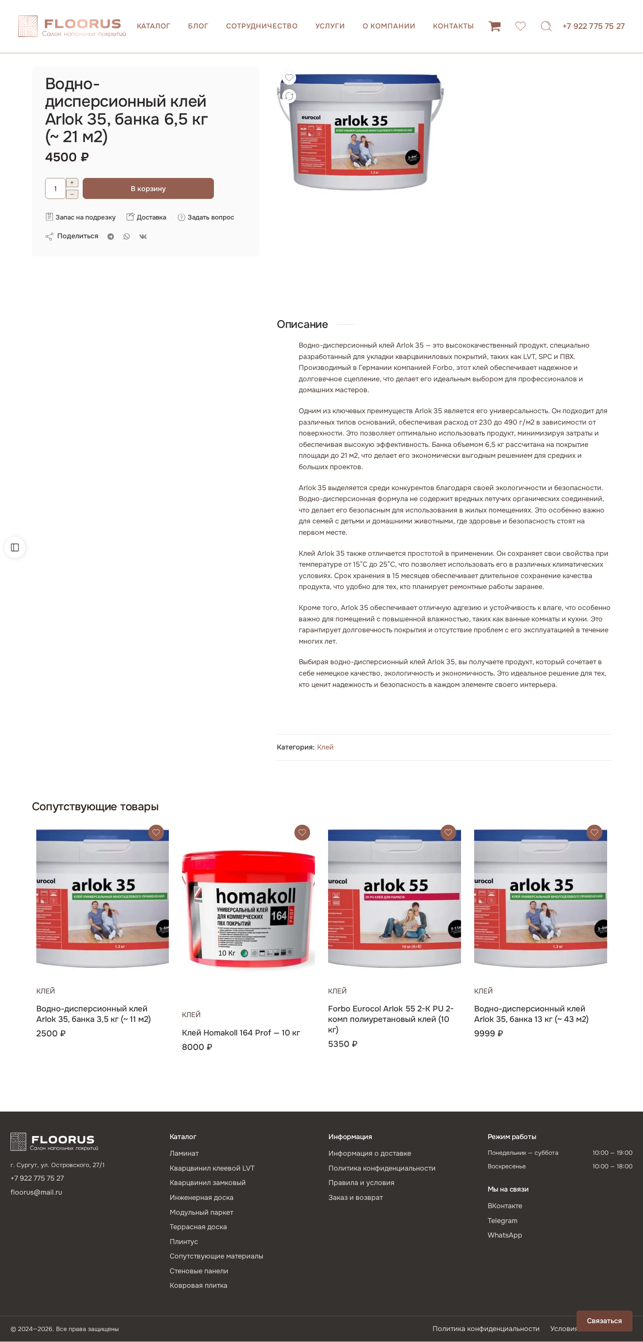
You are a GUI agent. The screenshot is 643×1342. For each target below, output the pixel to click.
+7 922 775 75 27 (594, 26)
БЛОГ (198, 26)
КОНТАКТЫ (453, 26)
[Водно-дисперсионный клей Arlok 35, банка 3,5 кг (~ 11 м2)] (102, 897)
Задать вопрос (210, 217)
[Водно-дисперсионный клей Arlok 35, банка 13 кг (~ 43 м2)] (540, 897)
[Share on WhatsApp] (126, 236)
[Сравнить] (289, 96)
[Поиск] (546, 26)
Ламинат (184, 1153)
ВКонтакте (505, 1205)
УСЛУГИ (330, 26)
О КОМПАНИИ (389, 26)
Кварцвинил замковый (208, 1182)
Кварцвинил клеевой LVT (212, 1168)
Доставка (150, 217)
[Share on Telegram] (110, 236)
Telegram (502, 1220)
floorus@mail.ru (36, 1192)
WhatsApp (505, 1235)
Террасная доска (198, 1226)
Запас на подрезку (84, 217)
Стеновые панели (199, 1271)
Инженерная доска (202, 1197)
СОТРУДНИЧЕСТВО (261, 26)
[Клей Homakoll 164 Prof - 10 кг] (248, 908)
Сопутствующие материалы (216, 1256)
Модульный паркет (201, 1212)
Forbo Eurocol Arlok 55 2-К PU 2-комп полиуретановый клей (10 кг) (391, 1019)
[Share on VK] (143, 237)
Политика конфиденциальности (382, 1168)
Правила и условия (361, 1182)
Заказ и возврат (355, 1197)
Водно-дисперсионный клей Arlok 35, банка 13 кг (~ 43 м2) (531, 1014)
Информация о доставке (369, 1153)
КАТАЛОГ (154, 26)
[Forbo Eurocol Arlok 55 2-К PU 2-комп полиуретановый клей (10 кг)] (394, 897)
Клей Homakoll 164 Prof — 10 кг (241, 1033)
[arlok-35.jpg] (360, 130)
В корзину (148, 188)
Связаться (604, 1320)
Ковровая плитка (198, 1285)
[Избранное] (289, 78)
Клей (325, 747)
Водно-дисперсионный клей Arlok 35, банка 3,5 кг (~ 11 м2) (93, 1014)
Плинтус (184, 1241)
